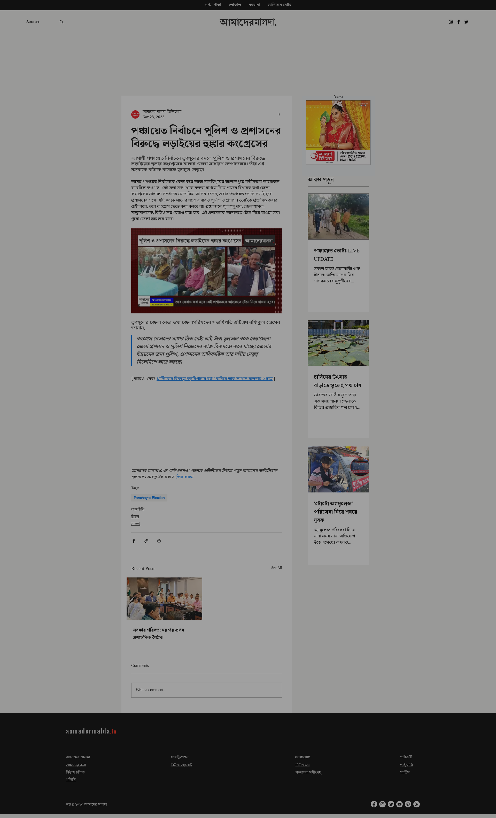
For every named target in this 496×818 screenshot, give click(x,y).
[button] (490, 709)
